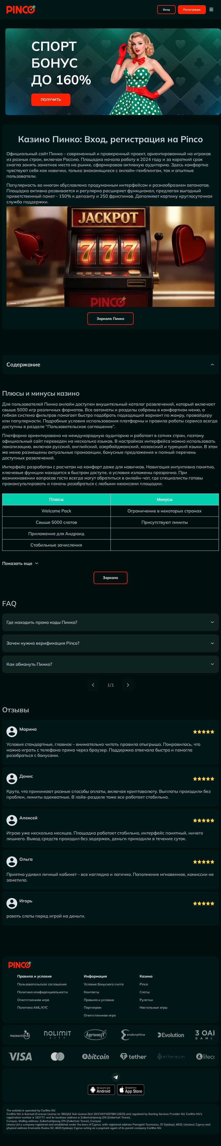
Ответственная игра (33, 1000)
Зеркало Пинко (110, 318)
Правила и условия (34, 976)
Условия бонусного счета (103, 984)
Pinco (144, 984)
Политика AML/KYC (32, 1007)
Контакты (91, 992)
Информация (95, 976)
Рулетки (146, 1000)
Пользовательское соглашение (42, 984)
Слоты (145, 992)
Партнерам (92, 1007)
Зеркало (110, 577)
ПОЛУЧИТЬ (51, 99)
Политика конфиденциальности (42, 992)
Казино (146, 976)
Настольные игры (153, 1007)
